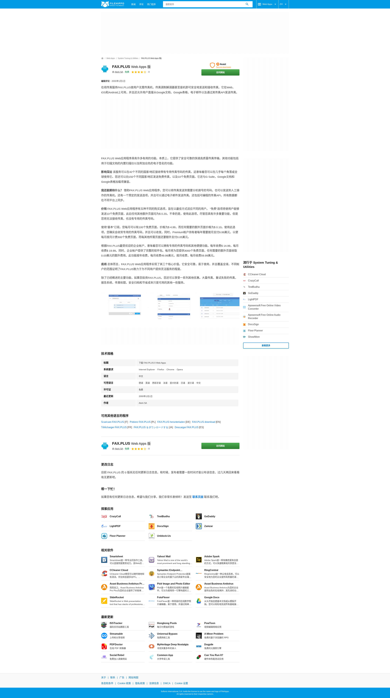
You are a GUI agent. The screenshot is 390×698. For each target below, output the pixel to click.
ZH (281, 4)
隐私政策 (140, 683)
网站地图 (133, 677)
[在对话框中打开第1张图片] (173, 305)
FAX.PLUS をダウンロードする (151, 427)
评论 (141, 4)
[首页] (102, 58)
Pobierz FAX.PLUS (140, 422)
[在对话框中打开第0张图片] (124, 305)
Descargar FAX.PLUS (187, 427)
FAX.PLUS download (203, 422)
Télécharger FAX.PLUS (114, 427)
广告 (121, 677)
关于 (103, 677)
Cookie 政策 (124, 683)
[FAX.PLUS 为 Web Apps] (104, 69)
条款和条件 (107, 683)
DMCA (166, 683)
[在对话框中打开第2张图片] (222, 305)
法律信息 (154, 683)
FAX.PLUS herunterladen (171, 422)
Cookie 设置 (181, 683)
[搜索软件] (247, 4)
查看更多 (266, 345)
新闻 (133, 4)
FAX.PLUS (131, 67)
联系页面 (197, 496)
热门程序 (151, 4)
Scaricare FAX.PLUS (112, 422)
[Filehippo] (112, 4)
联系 (112, 677)
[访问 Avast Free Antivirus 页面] (220, 65)
